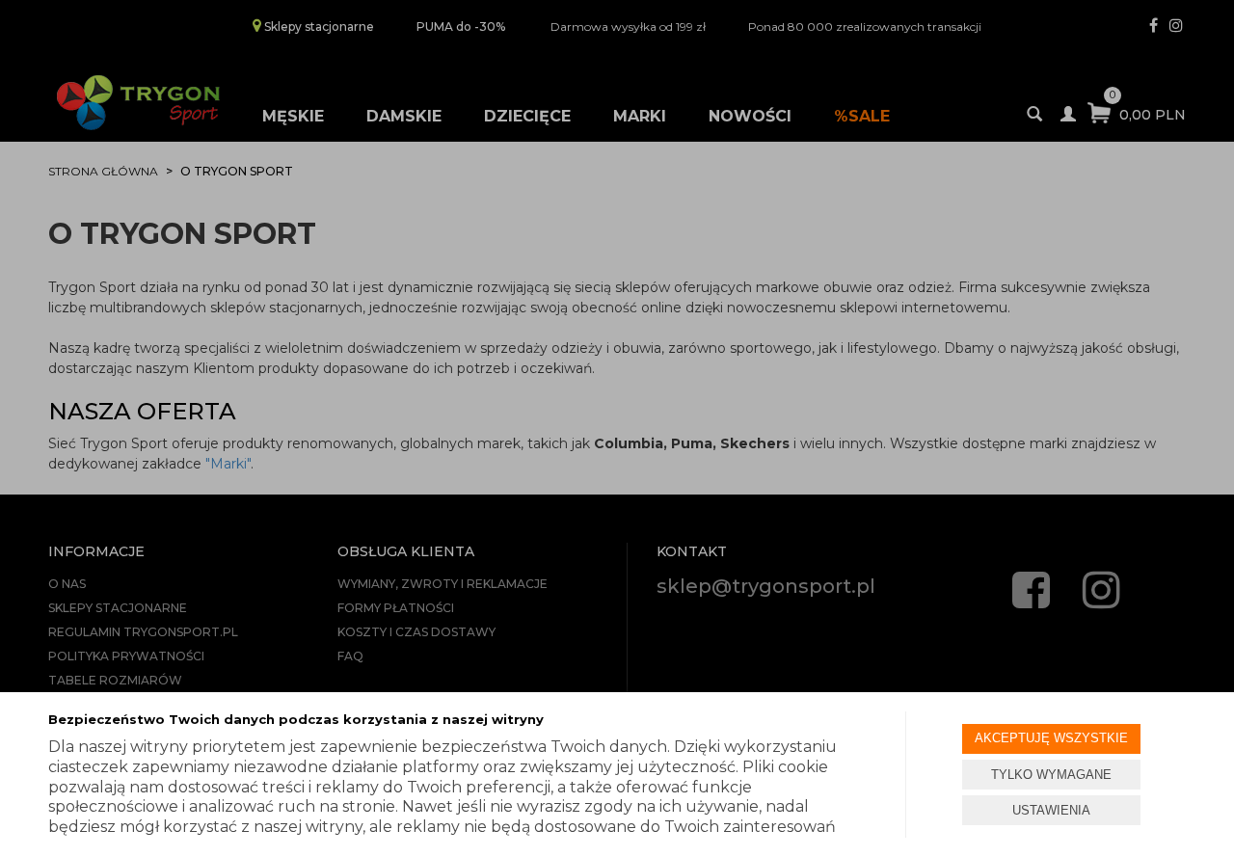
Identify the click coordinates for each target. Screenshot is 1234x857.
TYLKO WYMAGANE (1051, 774)
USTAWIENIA (1051, 810)
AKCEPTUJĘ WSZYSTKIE (1051, 738)
